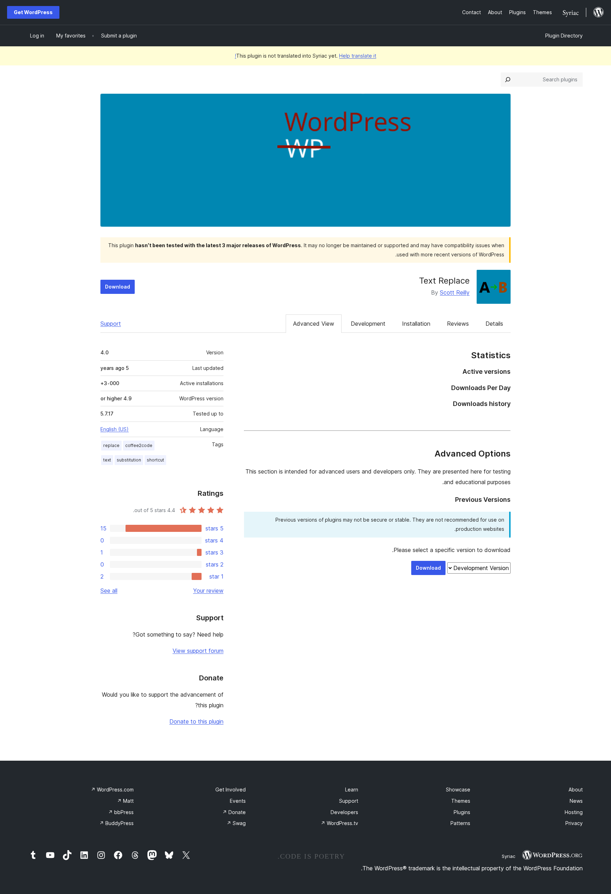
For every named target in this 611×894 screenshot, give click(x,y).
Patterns (460, 823)
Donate (234, 812)
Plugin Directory (564, 36)
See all (108, 590)
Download (117, 287)
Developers (344, 812)
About (576, 789)
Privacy (574, 823)
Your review (208, 590)
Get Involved (230, 789)
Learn (351, 789)
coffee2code (138, 445)
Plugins (462, 812)
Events (238, 801)
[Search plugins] (508, 79)
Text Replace (444, 280)
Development (368, 323)
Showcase (458, 789)
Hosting (574, 812)
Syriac (508, 856)
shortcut (155, 460)
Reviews (458, 323)
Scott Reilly (455, 292)
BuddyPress (116, 823)
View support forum (198, 650)
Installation (416, 323)
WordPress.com (112, 789)
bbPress (121, 812)
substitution (129, 460)
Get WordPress (33, 12)
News (576, 801)
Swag (236, 823)
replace (111, 445)
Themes (460, 801)
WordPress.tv (339, 823)
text (107, 460)
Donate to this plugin (196, 721)
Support (110, 323)
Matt (125, 801)
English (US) (114, 429)
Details (494, 323)
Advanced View (313, 323)
